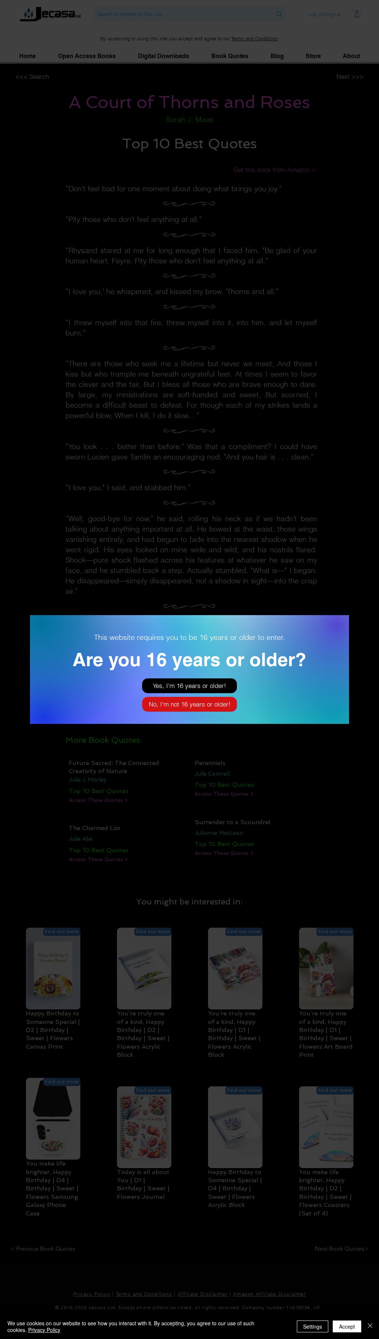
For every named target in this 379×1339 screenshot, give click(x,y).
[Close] (370, 1326)
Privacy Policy (44, 1329)
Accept (347, 1326)
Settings (312, 1326)
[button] (189, 685)
